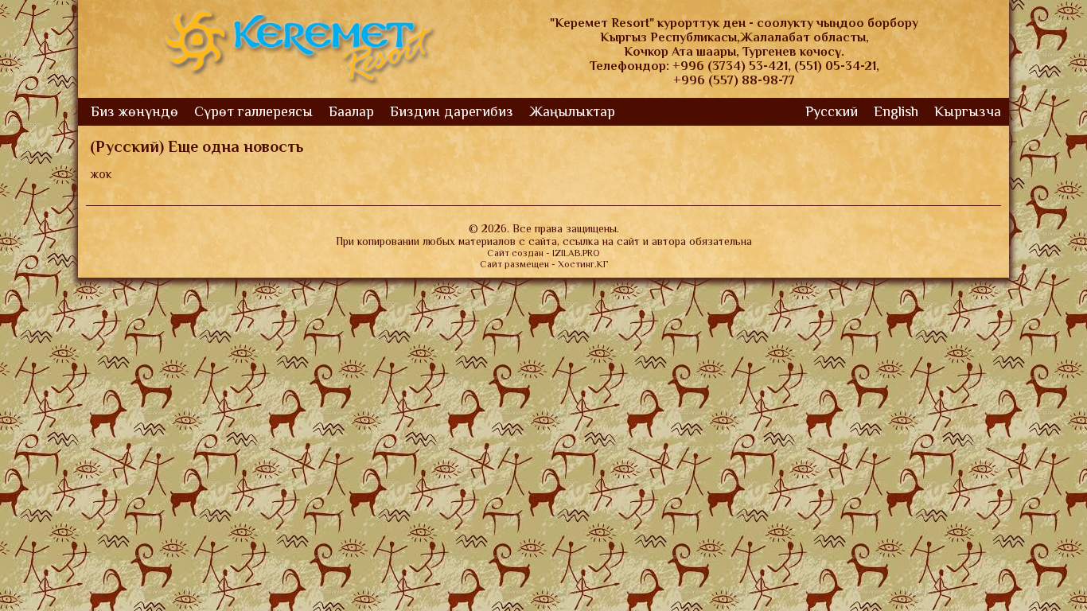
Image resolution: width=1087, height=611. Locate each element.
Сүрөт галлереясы (253, 111)
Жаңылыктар (572, 111)
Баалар (351, 111)
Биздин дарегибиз (451, 111)
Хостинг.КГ (583, 264)
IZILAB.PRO (576, 253)
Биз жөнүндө (134, 111)
